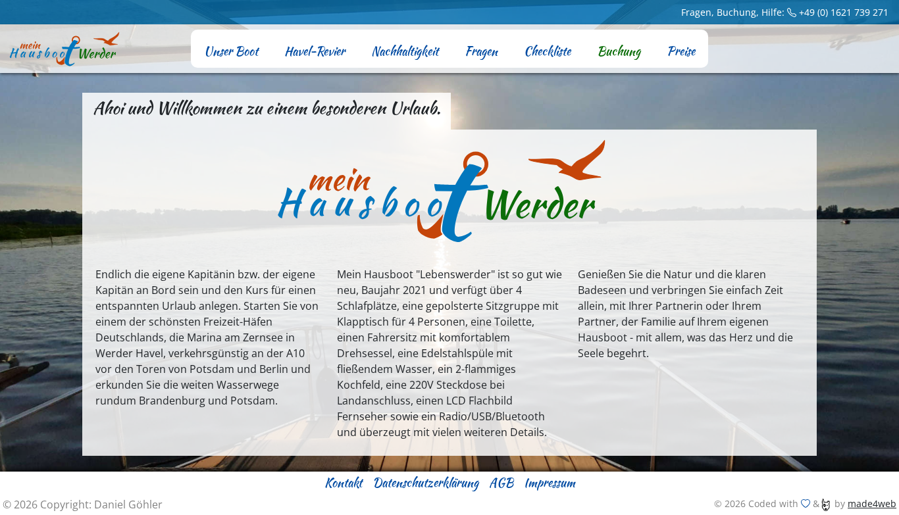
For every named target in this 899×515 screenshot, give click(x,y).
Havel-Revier (314, 51)
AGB (501, 482)
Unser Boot (231, 51)
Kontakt (343, 482)
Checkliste (547, 51)
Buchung (618, 51)
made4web (872, 503)
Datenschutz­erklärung (425, 482)
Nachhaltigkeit (404, 51)
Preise (681, 51)
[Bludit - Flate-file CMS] (825, 503)
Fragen (481, 51)
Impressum (549, 482)
